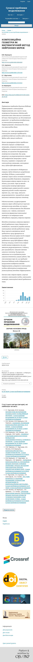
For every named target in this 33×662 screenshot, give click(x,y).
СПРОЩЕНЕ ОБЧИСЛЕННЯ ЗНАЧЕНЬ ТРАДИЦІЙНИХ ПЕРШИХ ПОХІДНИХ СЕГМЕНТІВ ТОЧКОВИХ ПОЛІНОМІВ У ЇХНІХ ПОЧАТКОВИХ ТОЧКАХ (18, 495)
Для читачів (6, 632)
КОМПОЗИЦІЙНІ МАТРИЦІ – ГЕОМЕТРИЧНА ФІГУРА (14, 451)
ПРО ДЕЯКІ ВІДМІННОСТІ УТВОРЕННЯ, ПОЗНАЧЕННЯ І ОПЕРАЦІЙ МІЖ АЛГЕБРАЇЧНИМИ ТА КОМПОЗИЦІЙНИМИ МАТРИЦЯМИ (18, 480)
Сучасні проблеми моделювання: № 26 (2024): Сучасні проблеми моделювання (18, 471)
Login (28, 1)
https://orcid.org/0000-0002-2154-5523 (12, 83)
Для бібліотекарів (8, 635)
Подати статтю (9, 510)
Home (3, 30)
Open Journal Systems (9, 643)
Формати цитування (9, 383)
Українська (6, 524)
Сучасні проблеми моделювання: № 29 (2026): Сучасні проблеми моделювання (16, 443)
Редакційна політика (12, 18)
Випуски (25, 18)
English (5, 521)
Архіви (9, 30)
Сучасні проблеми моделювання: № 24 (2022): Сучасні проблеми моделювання (16, 417)
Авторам (20, 15)
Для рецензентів (7, 630)
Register (22, 1)
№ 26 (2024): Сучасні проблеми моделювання (15, 32)
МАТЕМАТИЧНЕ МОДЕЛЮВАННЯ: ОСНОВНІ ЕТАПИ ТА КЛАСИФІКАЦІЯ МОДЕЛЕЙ (17, 413)
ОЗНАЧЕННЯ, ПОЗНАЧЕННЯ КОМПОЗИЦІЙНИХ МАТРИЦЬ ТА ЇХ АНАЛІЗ (17, 425)
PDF (5, 357)
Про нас (10, 15)
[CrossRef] (16, 565)
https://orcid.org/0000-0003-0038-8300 (12, 62)
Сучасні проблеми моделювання (16, 9)
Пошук (16, 25)
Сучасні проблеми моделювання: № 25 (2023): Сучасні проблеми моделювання (17, 454)
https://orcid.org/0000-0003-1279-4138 (12, 72)
